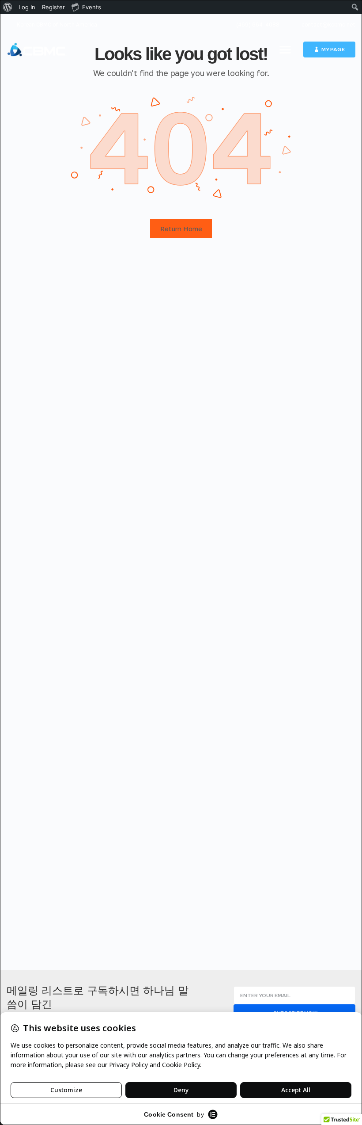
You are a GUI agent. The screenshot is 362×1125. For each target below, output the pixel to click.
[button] (285, 49)
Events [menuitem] (91, 7)
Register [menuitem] (53, 7)
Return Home (181, 229)
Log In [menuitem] (27, 7)
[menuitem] (7, 7)
